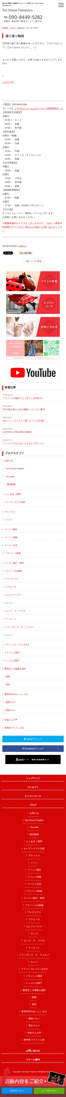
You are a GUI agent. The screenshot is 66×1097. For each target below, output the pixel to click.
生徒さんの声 (10, 719)
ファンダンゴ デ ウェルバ (20, 627)
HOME (5, 28)
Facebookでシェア (34, 748)
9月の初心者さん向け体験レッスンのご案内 (24, 408)
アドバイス (9, 512)
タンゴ (9, 603)
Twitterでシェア (34, 739)
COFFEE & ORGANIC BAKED (17, 430)
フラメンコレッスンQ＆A (16, 644)
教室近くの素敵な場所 (15, 668)
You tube (10, 476)
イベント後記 (10, 529)
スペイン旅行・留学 (14, 563)
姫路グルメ (11, 702)
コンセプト (33, 787)
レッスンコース (33, 796)
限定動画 (11, 484)
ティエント (11, 619)
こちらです (8, 82)
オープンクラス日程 (15, 502)
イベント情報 (10, 537)
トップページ (33, 778)
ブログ (12, 28)
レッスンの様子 (11, 660)
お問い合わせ (33, 1050)
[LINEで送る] (26, 252)
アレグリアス (12, 579)
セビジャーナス (13, 595)
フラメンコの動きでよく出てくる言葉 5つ (23, 396)
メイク (9, 519)
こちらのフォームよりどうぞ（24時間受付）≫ (38, 108)
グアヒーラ (11, 587)
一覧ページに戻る (33, 261)
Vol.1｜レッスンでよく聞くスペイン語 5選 (23, 419)
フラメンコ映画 (13, 553)
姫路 (8, 676)
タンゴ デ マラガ (15, 611)
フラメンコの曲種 (13, 571)
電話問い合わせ (17, 1091)
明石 (8, 684)
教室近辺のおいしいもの (16, 694)
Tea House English (15, 468)
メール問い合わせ (50, 1091)
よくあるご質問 (13, 494)
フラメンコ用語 (11, 652)
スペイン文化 (10, 545)
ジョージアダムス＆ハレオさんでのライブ (23, 442)
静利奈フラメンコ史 (14, 728)
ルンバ (9, 635)
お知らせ (21, 28)
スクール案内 (33, 1059)
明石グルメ (11, 710)
